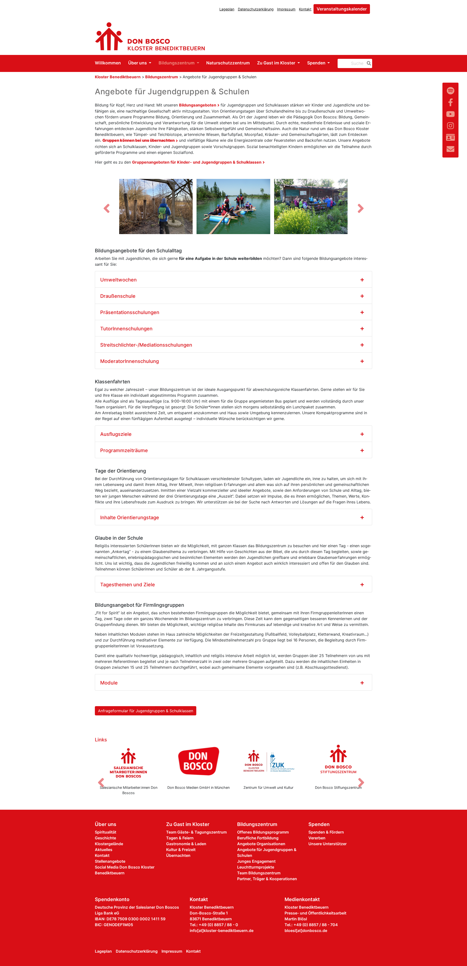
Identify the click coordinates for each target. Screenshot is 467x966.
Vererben (316, 837)
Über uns (138, 62)
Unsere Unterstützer (327, 843)
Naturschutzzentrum (228, 62)
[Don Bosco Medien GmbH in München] (199, 763)
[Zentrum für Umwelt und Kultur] (268, 763)
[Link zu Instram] (450, 126)
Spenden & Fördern (326, 832)
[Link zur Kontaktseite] (450, 137)
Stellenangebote (110, 861)
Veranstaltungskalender (342, 8)
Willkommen (108, 62)
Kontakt (305, 9)
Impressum (286, 9)
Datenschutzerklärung (256, 9)
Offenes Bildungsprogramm (263, 832)
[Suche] (368, 63)
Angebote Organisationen (261, 843)
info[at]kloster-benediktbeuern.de (221, 930)
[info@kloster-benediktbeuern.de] (450, 149)
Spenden (316, 62)
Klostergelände (109, 843)
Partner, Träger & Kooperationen (267, 878)
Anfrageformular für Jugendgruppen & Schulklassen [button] (145, 710)
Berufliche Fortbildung (257, 837)
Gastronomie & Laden (186, 843)
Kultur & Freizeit (181, 849)
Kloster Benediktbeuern (118, 76)
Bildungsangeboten (197, 105)
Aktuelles (103, 849)
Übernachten (178, 855)
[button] (106, 208)
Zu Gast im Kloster (276, 62)
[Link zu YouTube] (450, 114)
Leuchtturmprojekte (255, 867)
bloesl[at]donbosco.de (306, 930)
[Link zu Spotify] (450, 91)
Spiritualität (105, 832)
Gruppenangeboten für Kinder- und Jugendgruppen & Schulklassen (196, 162)
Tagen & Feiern (180, 837)
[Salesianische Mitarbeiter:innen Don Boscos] (128, 763)
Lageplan (226, 9)
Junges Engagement (256, 861)
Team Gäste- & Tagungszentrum (196, 832)
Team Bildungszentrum (258, 872)
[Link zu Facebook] (450, 102)
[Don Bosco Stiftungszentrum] (338, 763)
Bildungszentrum (177, 62)
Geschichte (105, 837)
